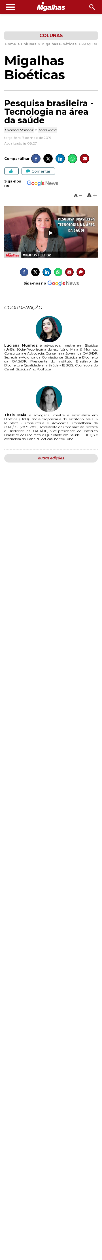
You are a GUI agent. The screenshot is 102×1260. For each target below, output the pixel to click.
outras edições (51, 458)
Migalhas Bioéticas (34, 68)
